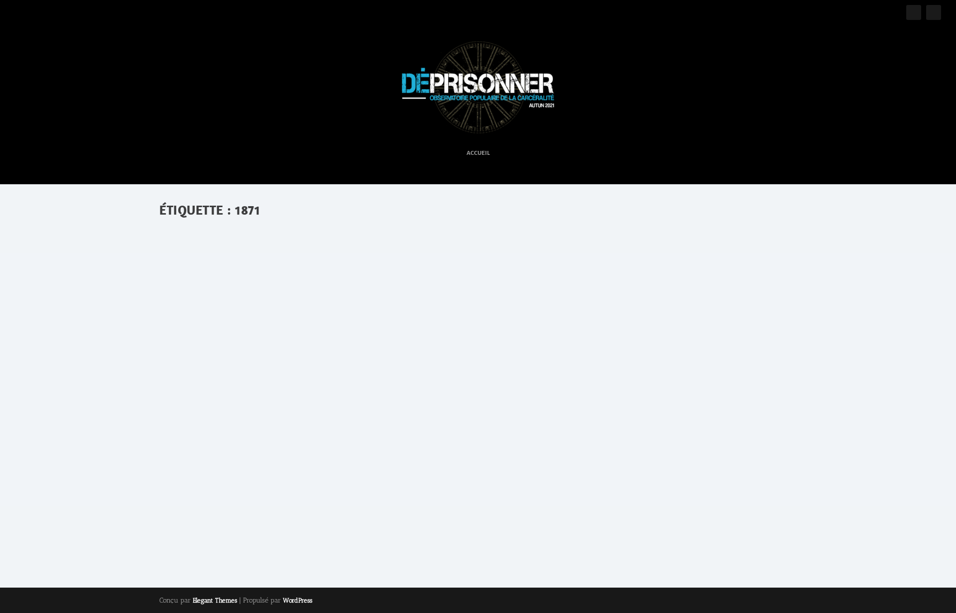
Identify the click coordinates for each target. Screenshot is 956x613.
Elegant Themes (215, 600)
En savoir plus (208, 535)
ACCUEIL (478, 153)
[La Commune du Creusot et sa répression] (357, 343)
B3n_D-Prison (199, 492)
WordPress (297, 600)
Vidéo (287, 492)
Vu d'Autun (313, 492)
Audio (269, 492)
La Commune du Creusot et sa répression (255, 477)
